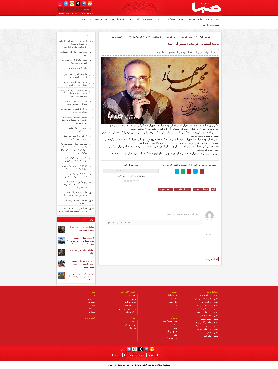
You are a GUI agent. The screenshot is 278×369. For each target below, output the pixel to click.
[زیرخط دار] (117, 223)
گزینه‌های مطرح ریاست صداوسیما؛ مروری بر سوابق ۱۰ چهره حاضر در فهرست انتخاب (80, 241)
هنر (181, 19)
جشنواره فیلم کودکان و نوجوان (206, 322)
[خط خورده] (121, 223)
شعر (175, 328)
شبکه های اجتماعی (118, 19)
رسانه (175, 325)
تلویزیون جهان (130, 325)
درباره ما (116, 355)
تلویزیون (183, 37)
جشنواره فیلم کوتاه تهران (208, 316)
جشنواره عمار (212, 332)
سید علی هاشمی (183, 189)
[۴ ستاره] (128, 180)
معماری (92, 312)
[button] (60, 3)
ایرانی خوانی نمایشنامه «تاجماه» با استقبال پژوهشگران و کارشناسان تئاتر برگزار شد (73, 44)
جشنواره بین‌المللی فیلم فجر (207, 295)
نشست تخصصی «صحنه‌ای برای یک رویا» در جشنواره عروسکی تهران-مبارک (73, 120)
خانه (218, 19)
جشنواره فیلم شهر (211, 336)
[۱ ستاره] (137, 180)
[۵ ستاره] (124, 180)
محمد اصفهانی (165, 189)
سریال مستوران (201, 189)
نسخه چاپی (117, 37)
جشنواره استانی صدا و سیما (207, 326)
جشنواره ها (149, 19)
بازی (93, 305)
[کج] (113, 223)
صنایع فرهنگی (171, 331)
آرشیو (150, 355)
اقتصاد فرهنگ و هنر (169, 321)
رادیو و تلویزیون (195, 19)
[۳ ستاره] (131, 180)
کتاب (175, 335)
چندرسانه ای (86, 19)
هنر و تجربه (173, 309)
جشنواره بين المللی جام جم (207, 329)
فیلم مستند (173, 302)
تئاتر (93, 295)
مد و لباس (91, 309)
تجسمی (91, 302)
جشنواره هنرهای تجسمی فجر (206, 299)
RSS (159, 355)
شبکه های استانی (129, 305)
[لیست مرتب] (125, 223)
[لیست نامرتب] (129, 223)
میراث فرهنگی (171, 338)
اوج (213, 189)
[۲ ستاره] (134, 180)
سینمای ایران (172, 295)
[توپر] (109, 223)
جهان (161, 19)
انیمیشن (174, 305)
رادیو (134, 299)
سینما (209, 19)
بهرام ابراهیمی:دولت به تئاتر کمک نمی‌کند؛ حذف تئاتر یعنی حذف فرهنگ (74, 184)
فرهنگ (172, 19)
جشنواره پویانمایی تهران (208, 302)
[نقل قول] (133, 223)
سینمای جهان (131, 321)
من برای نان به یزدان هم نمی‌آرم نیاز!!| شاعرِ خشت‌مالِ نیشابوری (81, 276)
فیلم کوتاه (173, 299)
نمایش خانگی (130, 302)
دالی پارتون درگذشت (78, 68)
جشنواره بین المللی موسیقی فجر (205, 305)
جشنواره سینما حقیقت (209, 319)
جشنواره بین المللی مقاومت (207, 312)
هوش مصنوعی (101, 19)
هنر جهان (132, 328)
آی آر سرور (112, 365)
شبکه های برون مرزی (127, 309)
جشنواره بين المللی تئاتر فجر (207, 309)
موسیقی (91, 299)
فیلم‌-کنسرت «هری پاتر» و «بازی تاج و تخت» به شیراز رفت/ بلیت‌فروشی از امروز (73, 93)
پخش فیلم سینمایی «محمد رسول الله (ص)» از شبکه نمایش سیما (83, 264)
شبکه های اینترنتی (129, 312)
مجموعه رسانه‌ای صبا (211, 25)
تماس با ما (129, 355)
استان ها (135, 19)
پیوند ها (141, 355)
